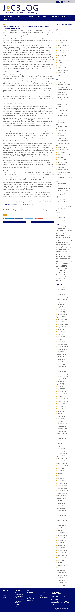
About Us (5, 590)
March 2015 (60, 572)
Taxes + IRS (60, 133)
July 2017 (59, 528)
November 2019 (61, 461)
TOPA (59, 185)
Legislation (60, 135)
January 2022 (61, 396)
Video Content (61, 87)
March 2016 (60, 548)
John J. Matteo (61, 63)
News (59, 102)
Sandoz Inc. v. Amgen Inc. (63, 263)
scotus (65, 265)
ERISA (59, 249)
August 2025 (60, 302)
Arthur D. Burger (62, 40)
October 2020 (61, 433)
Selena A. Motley (62, 65)
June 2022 (60, 384)
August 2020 (60, 438)
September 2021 (62, 406)
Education (60, 82)
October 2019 (61, 463)
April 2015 (60, 570)
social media (68, 268)
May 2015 (60, 567)
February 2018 (61, 513)
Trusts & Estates (62, 162)
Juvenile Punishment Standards (65, 254)
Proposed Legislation (63, 220)
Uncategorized (61, 165)
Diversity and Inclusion (63, 89)
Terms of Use (29, 16)
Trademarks (62, 276)
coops (61, 240)
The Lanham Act (66, 274)
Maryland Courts (62, 150)
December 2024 (61, 319)
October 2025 (61, 299)
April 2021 (60, 418)
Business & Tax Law (42, 593)
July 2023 (59, 356)
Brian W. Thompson (62, 70)
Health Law (27, 210)
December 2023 (61, 344)
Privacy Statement (7, 597)
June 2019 (60, 473)
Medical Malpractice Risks (16, 210)
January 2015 (61, 577)
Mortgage (60, 199)
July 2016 (59, 543)
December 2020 (61, 428)
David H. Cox (60, 43)
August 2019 (60, 468)
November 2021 (61, 401)
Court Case (60, 94)
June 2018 (60, 503)
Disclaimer (18, 16)
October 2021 (61, 404)
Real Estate (60, 110)
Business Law (61, 115)
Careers (29, 595)
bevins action (65, 230)
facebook (63, 249)
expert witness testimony (39, 210)
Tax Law (59, 113)
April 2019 (60, 478)
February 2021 (61, 423)
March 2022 (60, 391)
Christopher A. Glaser (63, 50)
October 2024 (61, 322)
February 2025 (61, 314)
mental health (59, 256)
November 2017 (61, 518)
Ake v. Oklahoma (63, 228)
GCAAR (59, 212)
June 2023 (60, 359)
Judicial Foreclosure (62, 215)
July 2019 (59, 471)
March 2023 (60, 366)
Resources (29, 590)
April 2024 (60, 337)
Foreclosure (60, 160)
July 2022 (59, 381)
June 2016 (60, 545)
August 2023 (60, 354)
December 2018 (61, 488)
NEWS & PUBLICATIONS (30, 597)
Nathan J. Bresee (62, 38)
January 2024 (61, 341)
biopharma (67, 233)
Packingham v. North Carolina (62, 260)
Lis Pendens (60, 217)
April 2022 (60, 389)
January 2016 (61, 553)
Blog (40, 590)
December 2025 (61, 297)
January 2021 (61, 426)
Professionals (30, 592)
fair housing (60, 174)
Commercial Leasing (63, 188)
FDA (66, 249)
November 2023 (61, 346)
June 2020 (60, 443)
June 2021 (60, 414)
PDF (5, 215)
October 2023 (61, 349)
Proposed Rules (61, 201)
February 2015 (61, 575)
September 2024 (62, 324)
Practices (17, 590)
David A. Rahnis (61, 68)
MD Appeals (60, 152)
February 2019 (61, 483)
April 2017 (60, 533)
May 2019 (60, 476)
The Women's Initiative (63, 84)
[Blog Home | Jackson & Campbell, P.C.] (37, 9)
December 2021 (61, 399)
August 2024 (60, 327)
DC (63, 240)
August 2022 (60, 379)
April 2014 (60, 585)
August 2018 (60, 498)
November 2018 (61, 490)
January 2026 (61, 294)
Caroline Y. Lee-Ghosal (63, 60)
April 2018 (60, 508)
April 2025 (60, 309)
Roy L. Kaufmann (62, 53)
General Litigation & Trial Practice (64, 105)
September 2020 (62, 436)
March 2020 (60, 451)
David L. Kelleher (62, 55)
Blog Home (8, 16)
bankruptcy (60, 167)
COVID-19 (60, 92)
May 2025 (60, 307)
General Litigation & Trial (19, 597)
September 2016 (62, 540)
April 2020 (60, 448)
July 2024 (59, 329)
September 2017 (62, 523)
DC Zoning (60, 157)
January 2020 (61, 456)
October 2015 (61, 555)
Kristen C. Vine (61, 72)
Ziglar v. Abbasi (62, 280)
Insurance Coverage (63, 140)
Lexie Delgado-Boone (63, 45)
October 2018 (61, 493)
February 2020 (61, 453)
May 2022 (60, 386)
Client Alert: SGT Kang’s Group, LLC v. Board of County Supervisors (43, 221)
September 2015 (62, 558)
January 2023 (61, 371)
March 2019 (60, 481)
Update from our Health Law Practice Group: (15, 221)
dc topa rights (67, 240)
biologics (70, 230)
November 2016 (61, 538)
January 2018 (61, 515)
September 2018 (62, 495)
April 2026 (60, 289)
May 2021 (60, 416)
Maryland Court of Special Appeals (64, 178)
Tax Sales (60, 204)
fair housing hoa (62, 190)
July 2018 (59, 500)
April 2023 (60, 364)
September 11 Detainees (61, 268)
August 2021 (60, 409)
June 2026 (60, 287)
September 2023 (62, 351)
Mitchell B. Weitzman (63, 75)
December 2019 (61, 458)
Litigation (60, 99)
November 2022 (61, 376)
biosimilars (58, 235)
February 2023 (61, 369)
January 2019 (61, 486)
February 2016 (61, 550)
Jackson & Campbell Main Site (59, 16)
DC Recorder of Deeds (63, 172)
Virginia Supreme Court (63, 143)
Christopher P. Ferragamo (64, 48)
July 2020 (59, 441)
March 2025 (60, 312)
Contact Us (8, 19)
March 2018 (60, 510)
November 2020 (61, 431)
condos (58, 240)
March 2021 (60, 421)
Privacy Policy (41, 16)
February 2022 (61, 394)
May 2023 (60, 361)
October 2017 (61, 520)
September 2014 (62, 582)
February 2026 (61, 292)
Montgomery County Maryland (63, 194)
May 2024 (60, 334)
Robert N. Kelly (61, 58)
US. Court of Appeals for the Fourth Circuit (64, 207)
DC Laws (59, 118)
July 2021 (59, 411)
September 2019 (62, 466)
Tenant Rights (61, 147)
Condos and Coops (62, 169)
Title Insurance (61, 183)
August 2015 (60, 560)
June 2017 (60, 530)
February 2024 (61, 339)
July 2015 (59, 563)
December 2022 (61, 374)
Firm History (6, 592)
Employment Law (62, 138)
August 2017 (60, 525)
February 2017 (61, 535)
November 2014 (61, 580)
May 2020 (60, 446)
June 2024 (60, 332)
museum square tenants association (63, 258)
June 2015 (60, 565)
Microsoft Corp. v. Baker (66, 256)
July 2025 (59, 304)
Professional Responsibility (61, 121)
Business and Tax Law (63, 126)
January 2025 (61, 317)
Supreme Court (61, 97)
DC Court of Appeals (63, 155)
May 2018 (60, 505)
